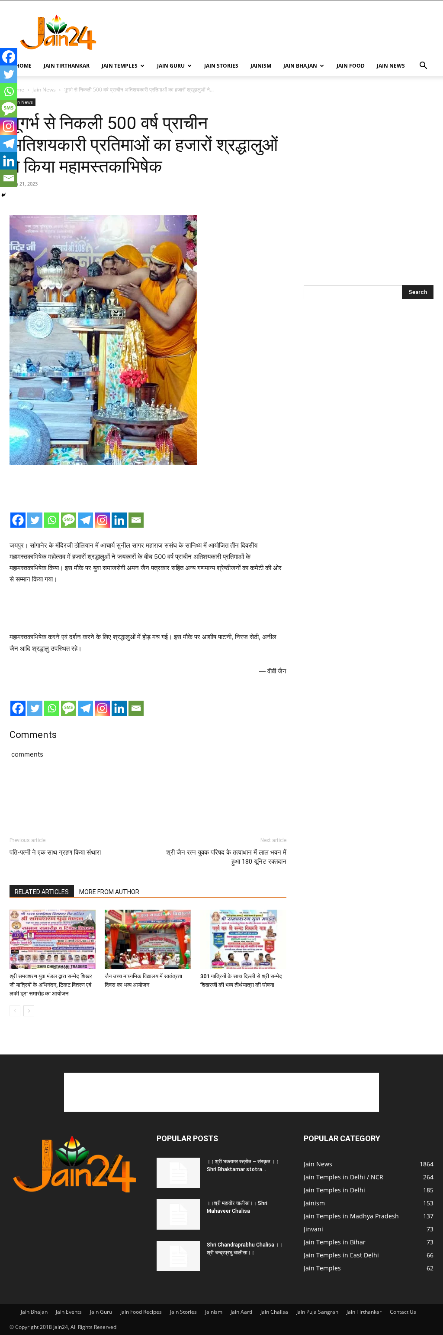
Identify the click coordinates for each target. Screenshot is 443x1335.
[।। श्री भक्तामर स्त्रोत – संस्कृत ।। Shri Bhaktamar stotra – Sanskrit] (178, 1173)
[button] (423, 66)
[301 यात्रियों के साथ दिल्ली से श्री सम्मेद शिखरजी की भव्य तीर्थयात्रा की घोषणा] (243, 939)
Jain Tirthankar (67, 65)
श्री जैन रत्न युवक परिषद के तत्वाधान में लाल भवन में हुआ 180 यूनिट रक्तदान (226, 857)
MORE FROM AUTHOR (109, 891)
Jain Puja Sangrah (317, 1311)
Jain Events (69, 1311)
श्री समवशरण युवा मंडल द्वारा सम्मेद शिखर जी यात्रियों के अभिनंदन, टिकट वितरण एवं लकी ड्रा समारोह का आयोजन (51, 985)
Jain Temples (120, 65)
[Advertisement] (276, 32)
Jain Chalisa (274, 1311)
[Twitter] (34, 520)
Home (24, 65)
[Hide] (3, 195)
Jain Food (351, 65)
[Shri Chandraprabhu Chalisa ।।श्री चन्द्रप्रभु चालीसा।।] (178, 1256)
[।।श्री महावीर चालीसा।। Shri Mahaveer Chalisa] (178, 1214)
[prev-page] (15, 1010)
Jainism (260, 65)
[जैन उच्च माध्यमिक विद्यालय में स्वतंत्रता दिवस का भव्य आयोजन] (148, 939)
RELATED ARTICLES (42, 891)
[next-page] (28, 1010)
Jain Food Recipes (141, 1311)
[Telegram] (85, 520)
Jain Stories (221, 65)
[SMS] (68, 520)
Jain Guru (171, 65)
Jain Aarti (241, 1311)
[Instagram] (102, 520)
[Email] (136, 520)
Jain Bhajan (300, 65)
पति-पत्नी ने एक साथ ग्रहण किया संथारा (55, 852)
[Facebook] (18, 520)
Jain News (391, 65)
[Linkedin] (119, 520)
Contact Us (403, 1311)
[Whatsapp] (51, 520)
